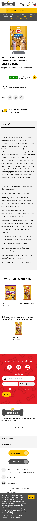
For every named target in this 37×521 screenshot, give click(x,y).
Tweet (15, 97)
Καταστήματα (16, 462)
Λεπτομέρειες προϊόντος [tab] (10, 131)
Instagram (27, 367)
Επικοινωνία (15, 453)
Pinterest (21, 97)
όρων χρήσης (25, 389)
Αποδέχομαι (32, 497)
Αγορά (35, 77)
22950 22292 (11, 477)
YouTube (18, 367)
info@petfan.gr (12, 483)
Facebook (9, 367)
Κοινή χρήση (9, 97)
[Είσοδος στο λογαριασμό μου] (28, 3)
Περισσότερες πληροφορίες (12, 515)
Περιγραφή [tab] (5, 124)
